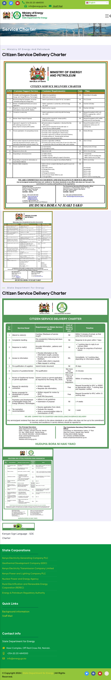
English (91, 3)
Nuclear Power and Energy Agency (20, 579)
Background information (15, 612)
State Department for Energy (38, 673)
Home (90, 35)
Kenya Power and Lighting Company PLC (24, 574)
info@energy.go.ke (16, 659)
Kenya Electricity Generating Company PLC (25, 558)
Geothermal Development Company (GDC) (24, 563)
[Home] (25, 15)
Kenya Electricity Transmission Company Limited (28, 568)
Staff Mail (57, 6)
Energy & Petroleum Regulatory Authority (23, 593)
